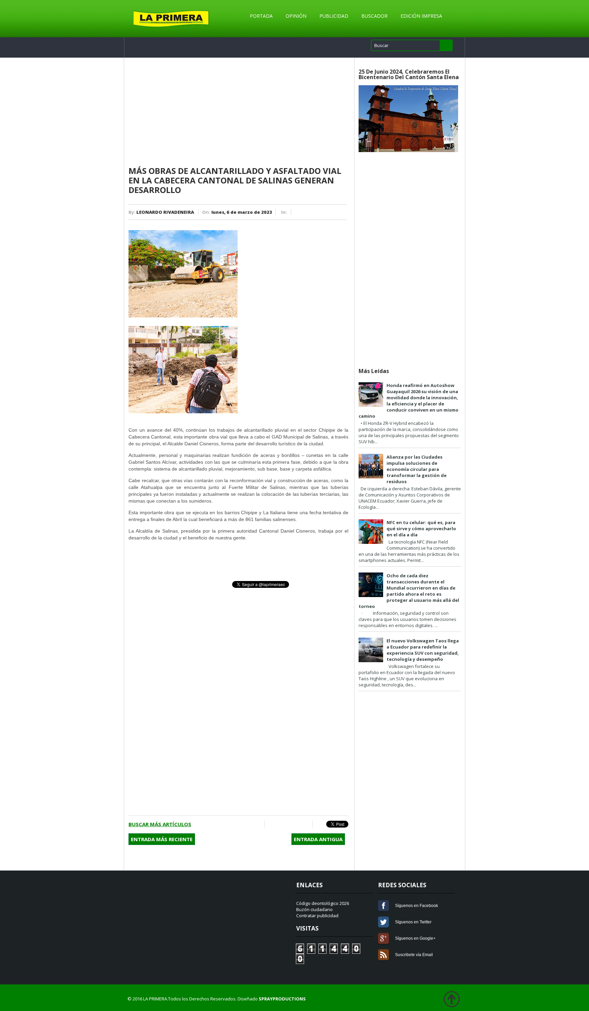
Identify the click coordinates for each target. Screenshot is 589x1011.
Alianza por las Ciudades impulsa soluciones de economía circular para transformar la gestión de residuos (417, 469)
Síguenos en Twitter (383, 922)
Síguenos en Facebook (383, 905)
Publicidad (333, 16)
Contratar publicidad (317, 915)
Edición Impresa (421, 16)
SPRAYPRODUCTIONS (282, 999)
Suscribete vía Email (383, 954)
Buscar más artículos (160, 824)
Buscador (374, 16)
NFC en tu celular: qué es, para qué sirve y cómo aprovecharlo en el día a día (421, 528)
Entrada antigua (318, 839)
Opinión (296, 16)
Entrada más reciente (162, 839)
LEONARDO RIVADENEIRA (165, 212)
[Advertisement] (238, 112)
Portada (261, 16)
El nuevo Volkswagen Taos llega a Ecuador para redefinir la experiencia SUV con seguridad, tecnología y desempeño (423, 650)
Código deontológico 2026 (322, 903)
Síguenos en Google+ (383, 938)
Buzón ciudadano (314, 909)
